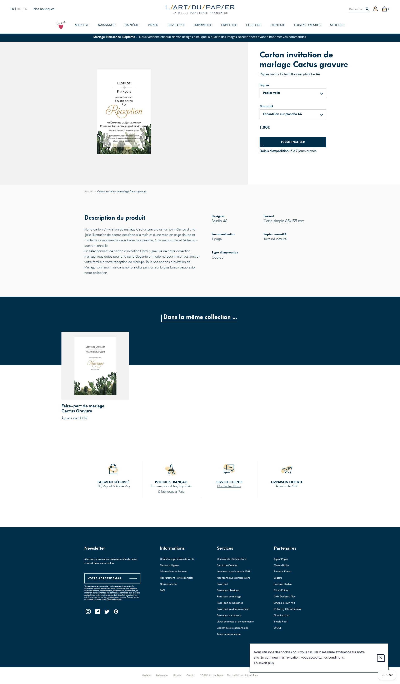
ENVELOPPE (176, 25)
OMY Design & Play (284, 597)
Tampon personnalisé (229, 634)
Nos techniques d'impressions (233, 578)
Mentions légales (169, 565)
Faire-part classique (228, 590)
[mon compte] (375, 9)
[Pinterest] (116, 612)
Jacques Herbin (283, 584)
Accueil (88, 191)
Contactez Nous (229, 486)
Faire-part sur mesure (229, 615)
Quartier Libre (281, 615)
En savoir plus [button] (264, 663)
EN (25, 9)
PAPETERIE (229, 25)
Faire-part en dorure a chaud (233, 609)
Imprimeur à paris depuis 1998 (234, 572)
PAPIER (153, 25)
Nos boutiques (44, 9)
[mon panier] (384, 9)
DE (19, 9)
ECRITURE (253, 25)
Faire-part (222, 584)
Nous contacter (169, 584)
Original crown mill (284, 603)
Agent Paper (281, 559)
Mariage (146, 675)
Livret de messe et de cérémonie (235, 622)
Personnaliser (293, 142)
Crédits (190, 675)
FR (12, 9)
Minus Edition (281, 590)
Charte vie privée (114, 599)
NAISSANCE (106, 25)
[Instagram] (88, 612)
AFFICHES (337, 25)
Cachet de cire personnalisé (233, 628)
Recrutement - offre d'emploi (176, 578)
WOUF (278, 628)
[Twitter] (106, 612)
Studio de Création (227, 565)
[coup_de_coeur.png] (61, 25)
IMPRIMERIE (203, 25)
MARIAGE (82, 25)
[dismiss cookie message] (380, 657)
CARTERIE (277, 25)
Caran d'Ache (281, 565)
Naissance (162, 675)
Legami (278, 578)
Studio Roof (280, 622)
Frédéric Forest (282, 572)
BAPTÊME (132, 25)
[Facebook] (97, 612)
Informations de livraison (173, 572)
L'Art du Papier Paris (200, 9)
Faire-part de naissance (230, 603)
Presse (177, 675)
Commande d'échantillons (231, 559)
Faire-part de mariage (229, 597)
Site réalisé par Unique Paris (242, 675)
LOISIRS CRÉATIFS (307, 25)
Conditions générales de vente (177, 559)
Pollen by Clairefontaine (287, 609)
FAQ (162, 590)
